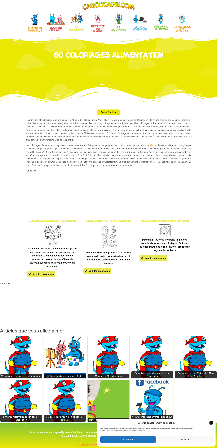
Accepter (128, 439)
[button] (211, 422)
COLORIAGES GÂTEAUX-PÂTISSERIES (52, 221)
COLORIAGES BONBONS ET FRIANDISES (165, 221)
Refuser (185, 439)
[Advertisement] (108, 193)
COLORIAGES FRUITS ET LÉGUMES (108, 221)
